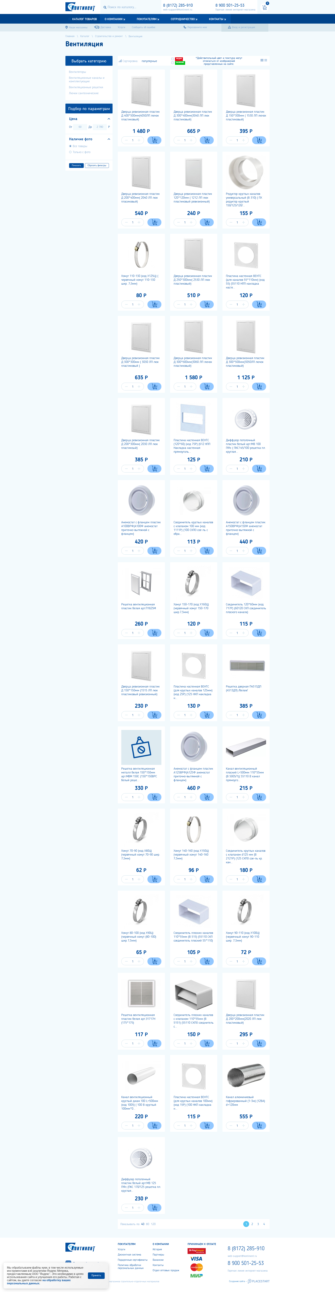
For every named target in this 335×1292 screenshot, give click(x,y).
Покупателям (147, 19)
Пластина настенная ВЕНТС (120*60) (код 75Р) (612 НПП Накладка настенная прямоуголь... (192, 446)
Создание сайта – (238, 1281)
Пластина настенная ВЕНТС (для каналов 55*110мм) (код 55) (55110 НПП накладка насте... (245, 281)
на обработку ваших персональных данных (39, 1282)
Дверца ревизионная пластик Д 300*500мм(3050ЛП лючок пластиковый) (245, 362)
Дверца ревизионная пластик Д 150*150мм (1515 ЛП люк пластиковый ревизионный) (140, 690)
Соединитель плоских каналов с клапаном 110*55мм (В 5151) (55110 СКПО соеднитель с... (194, 1021)
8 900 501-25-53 (229, 5)
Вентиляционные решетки (86, 87)
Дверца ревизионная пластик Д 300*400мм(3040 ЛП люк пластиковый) (193, 115)
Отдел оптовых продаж (166, 1270)
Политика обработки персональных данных (131, 1267)
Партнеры (158, 1254)
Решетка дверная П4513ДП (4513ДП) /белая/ (243, 688)
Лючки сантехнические (84, 93)
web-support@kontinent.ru (177, 9)
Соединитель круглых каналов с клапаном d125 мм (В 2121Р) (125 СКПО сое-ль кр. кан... (245, 856)
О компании (113, 19)
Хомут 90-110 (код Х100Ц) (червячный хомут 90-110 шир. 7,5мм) (243, 936)
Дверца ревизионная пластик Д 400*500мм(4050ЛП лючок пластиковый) (140, 115)
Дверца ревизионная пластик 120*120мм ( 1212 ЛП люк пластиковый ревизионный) (193, 197)
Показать (76, 165)
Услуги (121, 1249)
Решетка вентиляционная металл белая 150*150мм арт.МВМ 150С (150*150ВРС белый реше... (139, 774)
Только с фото (81, 152)
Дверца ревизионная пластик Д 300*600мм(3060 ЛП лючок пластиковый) (193, 362)
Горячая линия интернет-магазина (235, 9)
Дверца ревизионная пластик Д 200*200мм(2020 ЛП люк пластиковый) (245, 1019)
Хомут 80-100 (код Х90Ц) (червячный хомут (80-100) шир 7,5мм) (138, 936)
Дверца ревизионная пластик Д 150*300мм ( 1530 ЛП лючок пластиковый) (246, 115)
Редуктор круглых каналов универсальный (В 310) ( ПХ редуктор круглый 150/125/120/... (244, 199)
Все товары (80, 146)
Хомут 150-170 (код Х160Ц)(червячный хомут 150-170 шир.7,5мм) (191, 608)
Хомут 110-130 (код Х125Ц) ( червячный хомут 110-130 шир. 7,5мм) (139, 279)
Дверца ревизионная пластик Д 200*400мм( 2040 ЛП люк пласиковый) (140, 197)
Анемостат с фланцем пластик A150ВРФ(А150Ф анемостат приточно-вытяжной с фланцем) (245, 528)
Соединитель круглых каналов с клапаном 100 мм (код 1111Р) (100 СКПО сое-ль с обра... (193, 528)
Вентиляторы (77, 72)
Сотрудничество (183, 19)
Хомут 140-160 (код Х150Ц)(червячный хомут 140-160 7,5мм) (191, 854)
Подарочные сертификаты (132, 1260)
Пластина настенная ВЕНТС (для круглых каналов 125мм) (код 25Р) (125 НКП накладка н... (193, 692)
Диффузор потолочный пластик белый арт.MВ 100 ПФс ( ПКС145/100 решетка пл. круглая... (246, 446)
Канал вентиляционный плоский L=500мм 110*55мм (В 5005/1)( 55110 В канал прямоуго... (245, 774)
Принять (96, 1275)
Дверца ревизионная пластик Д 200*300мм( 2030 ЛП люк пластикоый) (140, 444)
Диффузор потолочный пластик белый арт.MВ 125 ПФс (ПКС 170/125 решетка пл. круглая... (141, 1185)
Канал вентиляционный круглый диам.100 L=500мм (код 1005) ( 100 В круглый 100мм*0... (139, 1103)
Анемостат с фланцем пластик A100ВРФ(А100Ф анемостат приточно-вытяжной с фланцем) (141, 528)
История (157, 1249)
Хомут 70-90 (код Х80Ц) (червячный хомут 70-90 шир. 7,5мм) (140, 854)
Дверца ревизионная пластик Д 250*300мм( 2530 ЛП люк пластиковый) (193, 279)
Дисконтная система (129, 1254)
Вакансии (158, 1260)
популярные (149, 61)
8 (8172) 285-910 (178, 5)
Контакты (216, 19)
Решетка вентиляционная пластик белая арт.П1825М (138, 606)
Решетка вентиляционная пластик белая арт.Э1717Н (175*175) (138, 1019)
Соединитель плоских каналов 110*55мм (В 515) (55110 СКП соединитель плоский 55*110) (193, 936)
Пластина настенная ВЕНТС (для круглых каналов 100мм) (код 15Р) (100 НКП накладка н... (193, 1103)
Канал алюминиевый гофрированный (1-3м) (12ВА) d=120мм (245, 1101)
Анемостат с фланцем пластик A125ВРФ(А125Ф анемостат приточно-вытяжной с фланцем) (193, 774)
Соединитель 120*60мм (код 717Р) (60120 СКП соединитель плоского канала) (246, 608)
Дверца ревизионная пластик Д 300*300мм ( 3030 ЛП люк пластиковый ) (140, 362)
